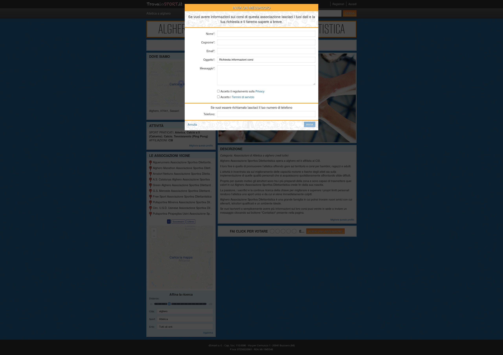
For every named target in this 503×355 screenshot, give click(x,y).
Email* (210, 51)
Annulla (192, 124)
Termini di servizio (243, 97)
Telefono (209, 114)
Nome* (210, 34)
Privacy (259, 91)
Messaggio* (207, 68)
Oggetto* (208, 60)
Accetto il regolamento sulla (242, 91)
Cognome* (207, 42)
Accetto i (237, 97)
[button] (309, 124)
